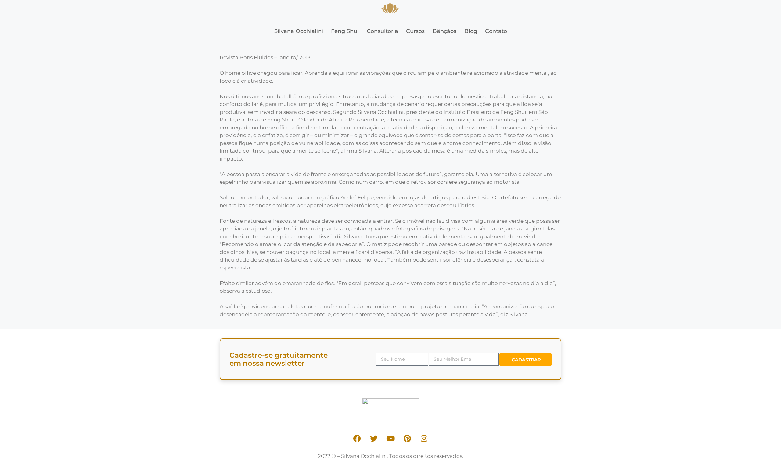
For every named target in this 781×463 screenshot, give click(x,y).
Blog (470, 31)
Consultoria (382, 31)
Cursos (415, 31)
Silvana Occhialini (298, 31)
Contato (496, 31)
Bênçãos (444, 31)
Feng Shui (345, 31)
